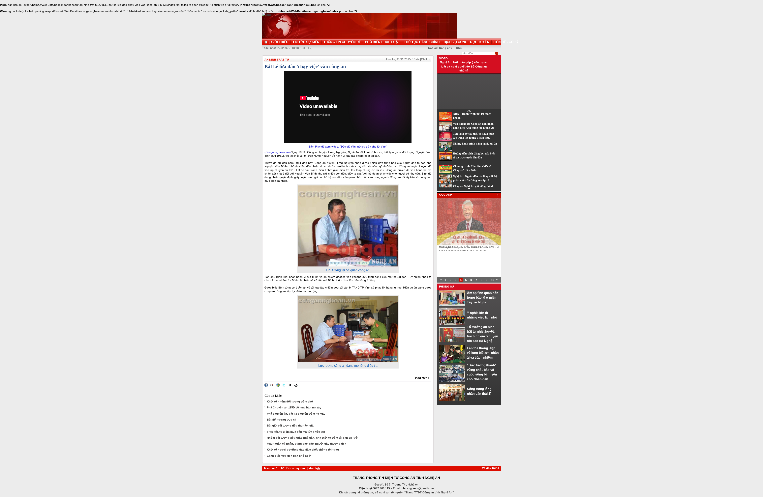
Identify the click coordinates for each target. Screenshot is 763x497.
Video (443, 58)
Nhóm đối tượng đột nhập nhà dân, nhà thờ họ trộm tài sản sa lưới (312, 437)
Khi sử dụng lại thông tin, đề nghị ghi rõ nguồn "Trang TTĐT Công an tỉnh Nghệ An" (396, 492)
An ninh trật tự (276, 59)
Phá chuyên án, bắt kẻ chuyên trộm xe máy (296, 413)
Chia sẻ (289, 385)
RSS (459, 47)
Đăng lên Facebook (266, 385)
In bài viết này (295, 385)
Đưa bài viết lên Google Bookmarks (278, 385)
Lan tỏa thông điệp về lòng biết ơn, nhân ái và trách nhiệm (483, 352)
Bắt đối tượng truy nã (281, 419)
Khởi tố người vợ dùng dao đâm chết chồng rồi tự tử (303, 449)
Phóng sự (446, 286)
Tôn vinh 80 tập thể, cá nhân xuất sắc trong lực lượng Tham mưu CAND (473, 137)
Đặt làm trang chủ (293, 468)
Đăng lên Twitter (284, 385)
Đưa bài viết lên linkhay (272, 385)
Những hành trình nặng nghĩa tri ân (475, 143)
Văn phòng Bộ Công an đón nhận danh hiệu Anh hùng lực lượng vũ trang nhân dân (473, 127)
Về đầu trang (490, 467)
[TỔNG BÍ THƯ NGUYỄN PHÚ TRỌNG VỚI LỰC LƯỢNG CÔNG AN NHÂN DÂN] (469, 244)
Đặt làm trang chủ (440, 47)
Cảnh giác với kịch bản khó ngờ (289, 455)
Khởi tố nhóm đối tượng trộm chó (290, 401)
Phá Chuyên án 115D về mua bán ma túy (294, 407)
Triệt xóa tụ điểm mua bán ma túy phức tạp (296, 431)
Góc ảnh (445, 194)
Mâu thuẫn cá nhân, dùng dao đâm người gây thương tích (306, 443)
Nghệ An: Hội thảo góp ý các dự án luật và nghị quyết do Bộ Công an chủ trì (464, 66)
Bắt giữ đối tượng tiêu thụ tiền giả (290, 425)
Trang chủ (270, 468)
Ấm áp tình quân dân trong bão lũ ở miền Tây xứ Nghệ (482, 297)
